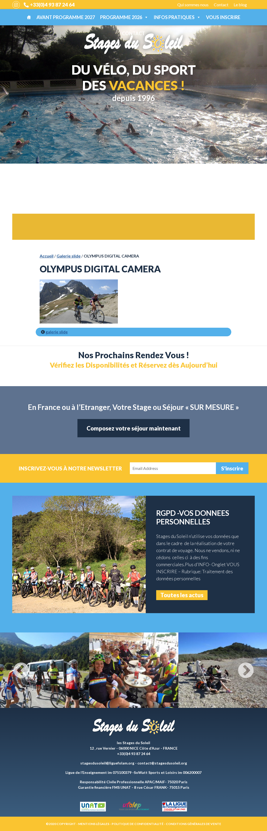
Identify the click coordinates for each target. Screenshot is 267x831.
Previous (21, 670)
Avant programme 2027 (66, 17)
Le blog (240, 4)
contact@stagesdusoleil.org (162, 763)
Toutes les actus (181, 595)
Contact (221, 4)
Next (246, 670)
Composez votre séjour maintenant (134, 428)
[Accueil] (29, 17)
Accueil (46, 255)
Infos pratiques (174, 17)
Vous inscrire (223, 17)
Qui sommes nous (193, 4)
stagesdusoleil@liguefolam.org (107, 763)
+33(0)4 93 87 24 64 (52, 5)
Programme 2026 (121, 17)
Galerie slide (69, 255)
